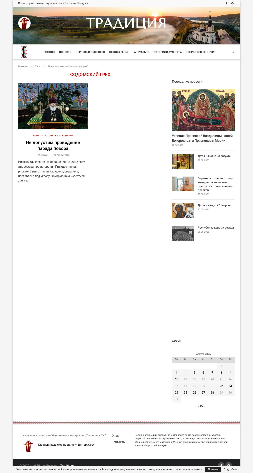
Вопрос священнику (200, 52)
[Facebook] (226, 3)
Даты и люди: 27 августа (214, 205)
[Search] (233, 52)
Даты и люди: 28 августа (214, 156)
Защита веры (118, 52)
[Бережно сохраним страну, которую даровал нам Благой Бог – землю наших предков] (183, 184)
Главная (49, 52)
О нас (115, 435)
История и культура (168, 52)
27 (203, 392)
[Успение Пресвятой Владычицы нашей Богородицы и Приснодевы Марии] (203, 110)
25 (185, 392)
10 (176, 379)
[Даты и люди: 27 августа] (183, 210)
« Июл (202, 406)
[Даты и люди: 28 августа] (183, 161)
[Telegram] (232, 3)
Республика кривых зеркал (216, 227)
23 (230, 386)
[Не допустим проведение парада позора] (53, 106)
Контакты (118, 442)
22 (221, 386)
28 (212, 392)
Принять (213, 469)
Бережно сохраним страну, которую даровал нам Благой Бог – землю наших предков (216, 184)
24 (176, 392)
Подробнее (230, 469)
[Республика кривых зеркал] (183, 233)
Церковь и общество (90, 52)
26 (194, 392)
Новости (65, 52)
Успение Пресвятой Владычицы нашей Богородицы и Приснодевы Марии (202, 138)
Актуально (141, 52)
